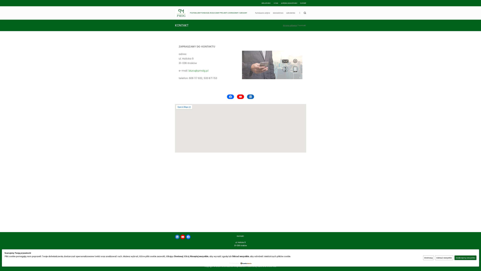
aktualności (266, 3)
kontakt (303, 3)
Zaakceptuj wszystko (465, 257)
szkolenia (290, 13)
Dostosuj (428, 257)
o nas (276, 3)
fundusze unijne (262, 13)
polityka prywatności (289, 3)
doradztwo (278, 13)
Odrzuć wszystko (444, 257)
